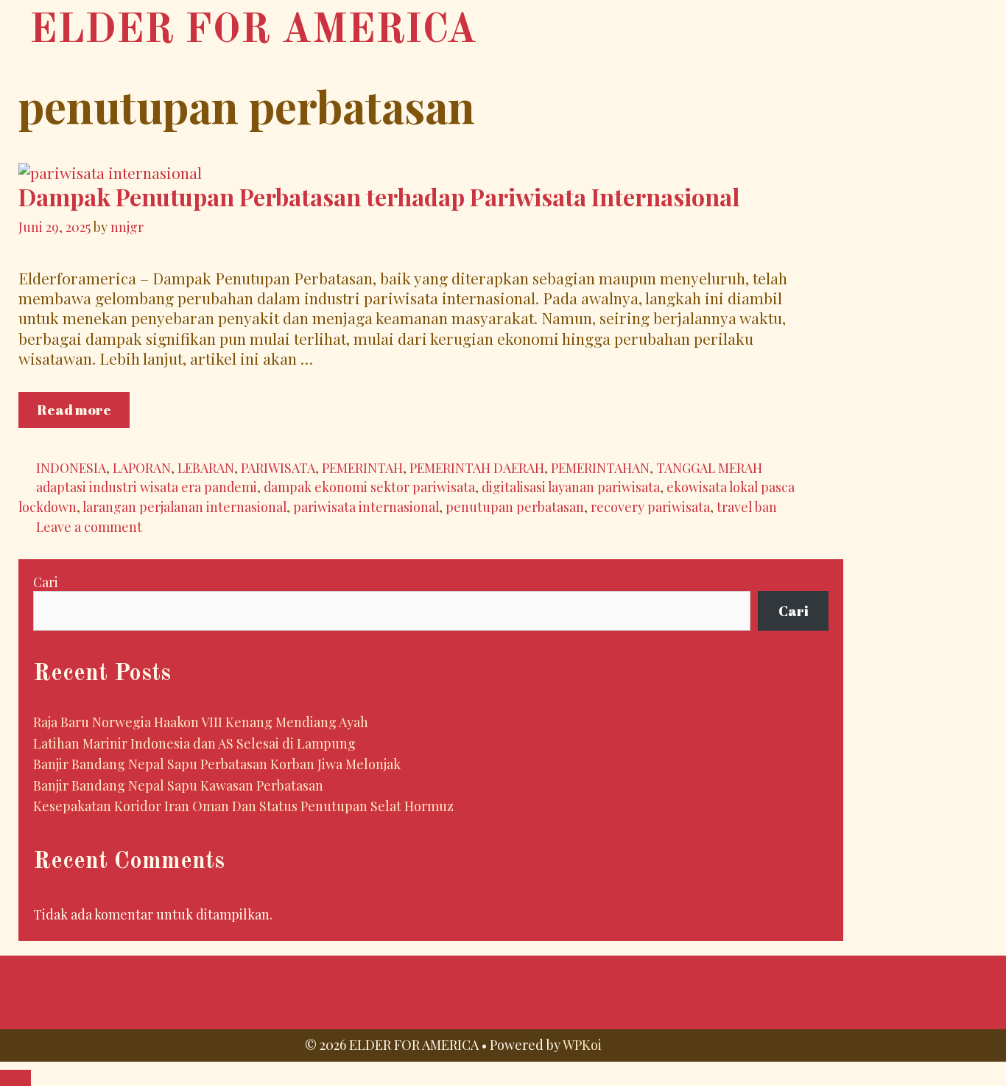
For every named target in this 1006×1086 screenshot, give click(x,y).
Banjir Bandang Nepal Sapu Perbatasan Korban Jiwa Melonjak (217, 764)
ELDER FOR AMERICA (252, 31)
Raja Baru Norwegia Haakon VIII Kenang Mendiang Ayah (200, 722)
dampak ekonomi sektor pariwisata (369, 486)
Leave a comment (89, 526)
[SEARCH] (878, 28)
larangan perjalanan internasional (184, 506)
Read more (83, 413)
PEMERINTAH (362, 467)
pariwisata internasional (366, 506)
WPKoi (582, 1045)
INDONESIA (71, 467)
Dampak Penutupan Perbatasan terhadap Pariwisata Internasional (378, 196)
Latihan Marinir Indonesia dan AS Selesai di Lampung (194, 743)
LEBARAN (205, 467)
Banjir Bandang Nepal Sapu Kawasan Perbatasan (178, 785)
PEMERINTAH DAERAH (476, 467)
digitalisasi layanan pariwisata (571, 486)
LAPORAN (142, 467)
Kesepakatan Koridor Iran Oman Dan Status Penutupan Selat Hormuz (243, 806)
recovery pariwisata (650, 506)
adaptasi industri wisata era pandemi (146, 486)
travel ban (747, 506)
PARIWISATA (278, 467)
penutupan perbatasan (515, 506)
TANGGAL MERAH (709, 467)
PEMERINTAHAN (600, 467)
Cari (45, 582)
